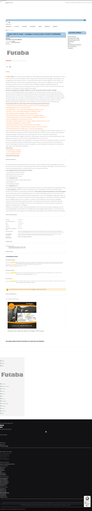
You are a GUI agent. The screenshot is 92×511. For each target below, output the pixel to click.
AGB (1, 471)
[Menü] (90, 497)
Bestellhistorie (3, 490)
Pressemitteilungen (4, 446)
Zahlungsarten (3, 494)
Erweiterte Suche (3, 497)
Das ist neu (2, 444)
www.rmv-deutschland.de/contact (7, 464)
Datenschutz (2, 473)
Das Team (2, 469)
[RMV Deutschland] (46, 10)
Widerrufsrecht (3, 491)
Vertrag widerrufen (4, 492)
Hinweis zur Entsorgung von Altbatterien (25, 236)
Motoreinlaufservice (4, 482)
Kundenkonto (3, 488)
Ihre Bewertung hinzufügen (22, 60)
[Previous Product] (62, 34)
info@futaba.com (13, 178)
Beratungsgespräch (4, 478)
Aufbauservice (3, 485)
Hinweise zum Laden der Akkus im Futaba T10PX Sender (26, 331)
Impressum (2, 470)
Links (1, 1)
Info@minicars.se (13, 185)
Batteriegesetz (3, 474)
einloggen (33, 289)
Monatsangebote (3, 479)
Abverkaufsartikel (4, 483)
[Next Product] (64, 34)
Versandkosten (18, 39)
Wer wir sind (2, 467)
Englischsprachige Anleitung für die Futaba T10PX (17, 247)
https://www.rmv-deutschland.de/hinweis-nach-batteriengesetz (50, 191)
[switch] (87, 505)
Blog (6, 21)
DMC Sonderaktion (4, 481)
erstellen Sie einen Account (41, 289)
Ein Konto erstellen (88, 2)
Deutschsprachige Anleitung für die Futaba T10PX (17, 246)
